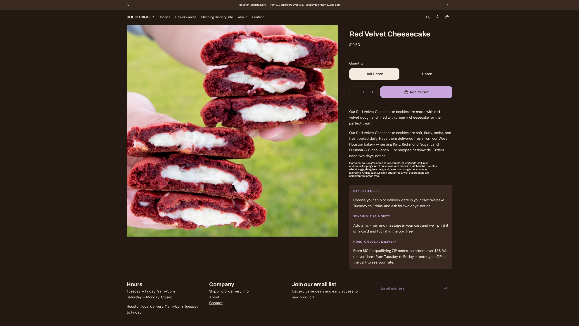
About (214, 297)
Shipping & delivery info (229, 291)
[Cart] (447, 17)
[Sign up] (445, 288)
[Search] (428, 17)
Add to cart (419, 92)
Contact (216, 302)
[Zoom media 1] (232, 131)
